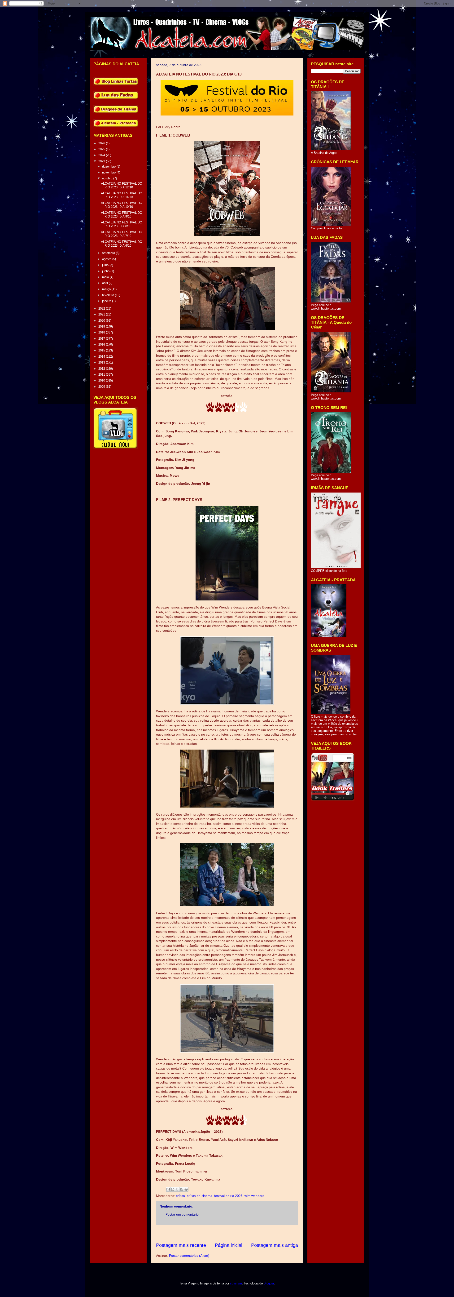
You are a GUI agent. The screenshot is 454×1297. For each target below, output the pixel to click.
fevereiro (108, 295)
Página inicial (228, 1245)
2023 (102, 161)
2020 (102, 320)
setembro (109, 253)
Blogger (269, 1283)
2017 (102, 338)
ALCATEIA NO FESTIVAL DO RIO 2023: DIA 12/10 (121, 185)
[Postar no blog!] (172, 1189)
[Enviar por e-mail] (168, 1189)
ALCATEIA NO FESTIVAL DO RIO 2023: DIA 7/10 (121, 234)
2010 (102, 380)
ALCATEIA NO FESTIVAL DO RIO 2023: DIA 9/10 (121, 214)
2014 (102, 356)
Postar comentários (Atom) (189, 1255)
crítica (180, 1196)
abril (105, 283)
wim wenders (254, 1196)
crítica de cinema (199, 1196)
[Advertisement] (242, 1233)
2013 (102, 362)
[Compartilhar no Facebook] (181, 1189)
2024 (102, 155)
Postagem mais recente (181, 1245)
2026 (102, 143)
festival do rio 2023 (228, 1196)
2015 (102, 350)
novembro (109, 172)
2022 (102, 308)
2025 (102, 149)
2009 (102, 386)
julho (105, 265)
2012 (102, 368)
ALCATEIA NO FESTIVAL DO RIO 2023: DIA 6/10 (121, 243)
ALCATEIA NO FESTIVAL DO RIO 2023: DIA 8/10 (121, 224)
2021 (102, 314)
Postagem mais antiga (274, 1245)
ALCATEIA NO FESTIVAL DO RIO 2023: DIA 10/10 (121, 205)
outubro (107, 178)
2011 (102, 374)
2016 (102, 344)
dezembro (109, 166)
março (107, 289)
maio (106, 277)
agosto (107, 259)
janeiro (107, 301)
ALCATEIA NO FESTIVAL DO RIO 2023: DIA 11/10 (121, 195)
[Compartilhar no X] (177, 1189)
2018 (102, 332)
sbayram (236, 1283)
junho (106, 271)
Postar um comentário (182, 1214)
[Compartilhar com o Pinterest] (186, 1189)
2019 (102, 326)
